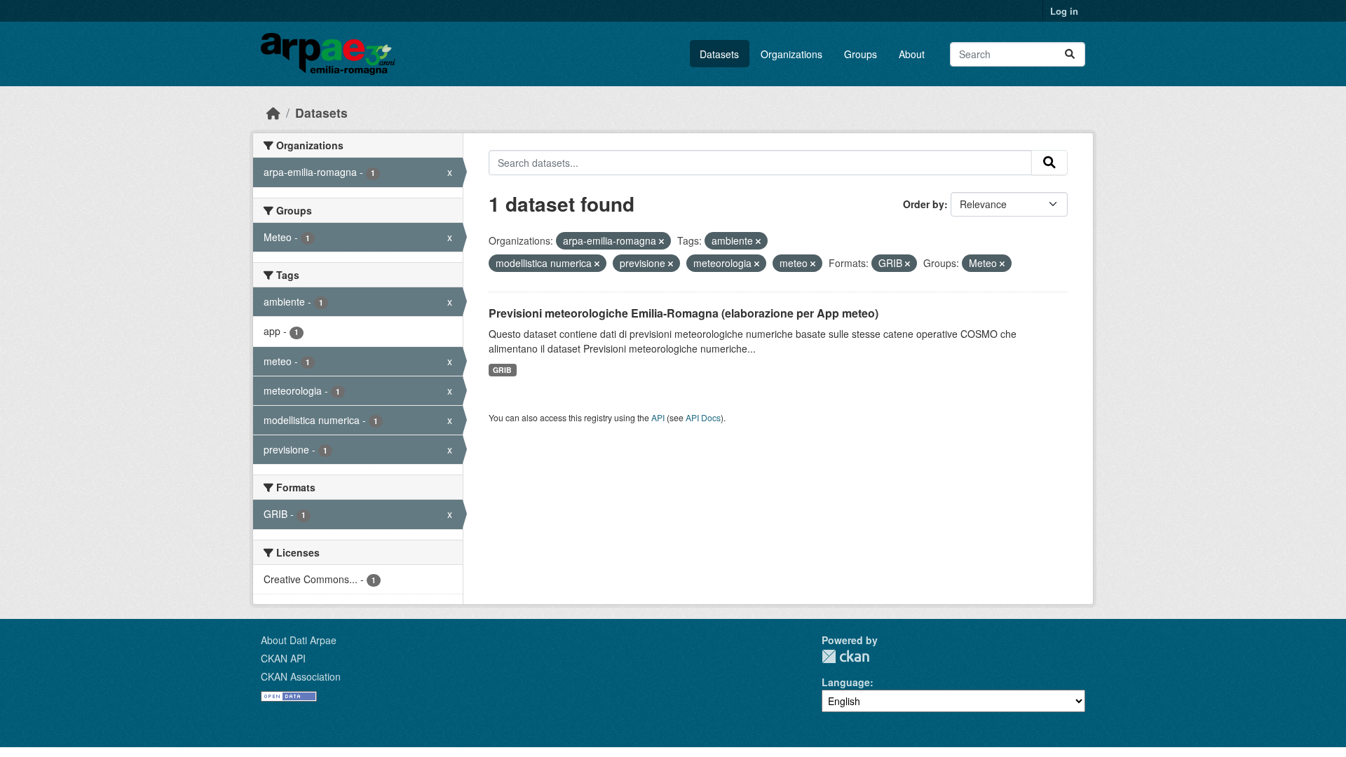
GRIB (502, 369)
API (658, 417)
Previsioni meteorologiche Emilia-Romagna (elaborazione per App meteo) (683, 313)
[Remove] (661, 241)
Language (846, 682)
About (912, 54)
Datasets (719, 54)
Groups (860, 54)
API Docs (703, 417)
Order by (923, 204)
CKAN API (283, 658)
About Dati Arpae (298, 640)
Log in (1064, 11)
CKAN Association (301, 676)
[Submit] (1070, 54)
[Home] (273, 112)
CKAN (845, 656)
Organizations (791, 54)
